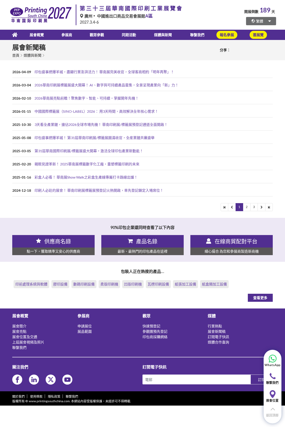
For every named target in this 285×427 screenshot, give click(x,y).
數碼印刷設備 (84, 284)
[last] (269, 207)
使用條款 (36, 396)
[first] (224, 207)
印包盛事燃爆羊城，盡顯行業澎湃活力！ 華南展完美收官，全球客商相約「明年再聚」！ (104, 72)
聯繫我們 (197, 35)
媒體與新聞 (32, 55)
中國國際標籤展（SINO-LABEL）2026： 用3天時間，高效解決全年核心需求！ (96, 111)
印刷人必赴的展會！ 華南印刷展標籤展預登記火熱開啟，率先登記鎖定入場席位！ (99, 190)
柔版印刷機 (109, 284)
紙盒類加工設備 (214, 284)
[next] (261, 207)
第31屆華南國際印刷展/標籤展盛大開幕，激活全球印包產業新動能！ (89, 151)
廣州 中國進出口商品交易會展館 (118, 16)
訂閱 (261, 379)
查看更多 (260, 298)
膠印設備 (60, 284)
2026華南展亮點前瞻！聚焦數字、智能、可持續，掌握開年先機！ (87, 98)
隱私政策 (54, 396)
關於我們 (18, 396)
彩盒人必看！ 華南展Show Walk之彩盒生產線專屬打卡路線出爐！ (86, 177)
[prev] (232, 207)
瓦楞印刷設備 (158, 284)
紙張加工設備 (185, 284)
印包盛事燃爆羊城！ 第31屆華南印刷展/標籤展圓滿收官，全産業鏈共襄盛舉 (95, 137)
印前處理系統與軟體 (31, 284)
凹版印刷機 (133, 284)
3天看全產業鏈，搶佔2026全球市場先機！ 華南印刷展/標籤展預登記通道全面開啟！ (101, 124)
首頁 (15, 55)
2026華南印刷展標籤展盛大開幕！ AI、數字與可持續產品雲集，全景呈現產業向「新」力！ (107, 85)
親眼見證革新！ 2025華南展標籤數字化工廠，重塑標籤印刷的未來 (87, 164)
